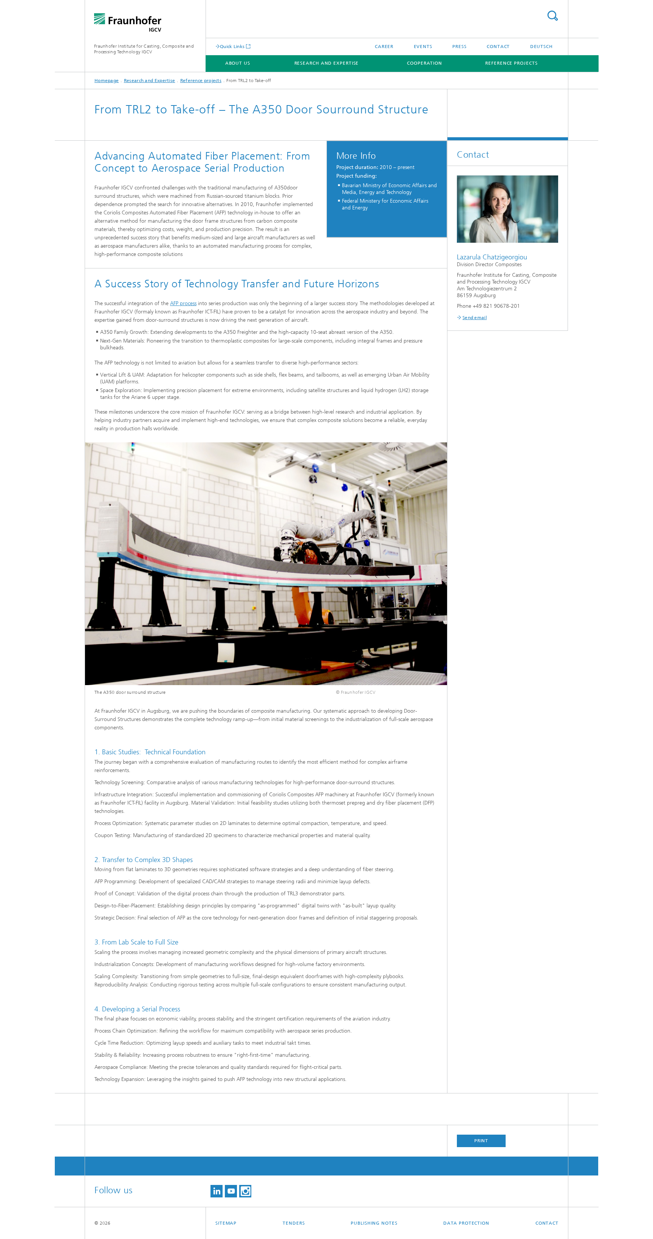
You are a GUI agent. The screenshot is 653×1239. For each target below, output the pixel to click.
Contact (498, 46)
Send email (475, 317)
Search (552, 15)
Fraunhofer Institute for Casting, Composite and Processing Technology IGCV (144, 48)
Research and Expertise (326, 63)
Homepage (106, 80)
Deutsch (541, 46)
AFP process (183, 303)
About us (237, 63)
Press (459, 46)
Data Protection (466, 1223)
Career (384, 46)
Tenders (294, 1223)
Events (423, 46)
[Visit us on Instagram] (245, 1191)
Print (481, 1140)
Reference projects (200, 80)
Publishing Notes (374, 1223)
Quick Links (232, 46)
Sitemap (226, 1223)
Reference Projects (511, 63)
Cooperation (424, 63)
